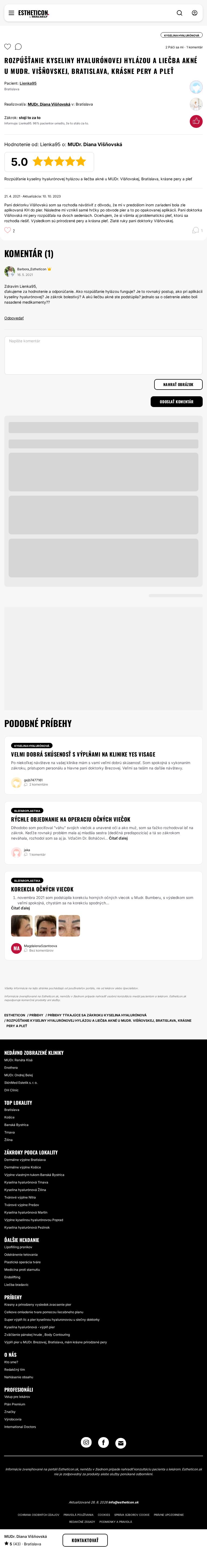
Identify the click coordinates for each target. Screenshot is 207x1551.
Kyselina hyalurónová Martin (25, 1212)
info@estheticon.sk (123, 1502)
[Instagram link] (86, 1444)
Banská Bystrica (16, 1125)
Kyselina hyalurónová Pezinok (27, 1227)
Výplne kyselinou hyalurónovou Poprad (33, 1220)
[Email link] (120, 1443)
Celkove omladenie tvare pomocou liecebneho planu (43, 1312)
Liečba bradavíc (16, 1285)
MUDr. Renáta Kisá (18, 1060)
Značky (10, 1412)
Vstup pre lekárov (17, 1397)
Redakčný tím (14, 1370)
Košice (9, 1117)
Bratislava (11, 1110)
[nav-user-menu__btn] (194, 13)
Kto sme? (11, 1362)
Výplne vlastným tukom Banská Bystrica (34, 1175)
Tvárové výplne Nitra (20, 1197)
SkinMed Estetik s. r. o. (20, 1083)
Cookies (104, 1514)
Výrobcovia (13, 1419)
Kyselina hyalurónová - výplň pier (29, 1327)
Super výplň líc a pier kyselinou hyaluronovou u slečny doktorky (52, 1320)
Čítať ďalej (118, 838)
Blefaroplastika (27, 810)
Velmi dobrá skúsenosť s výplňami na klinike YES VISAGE (83, 754)
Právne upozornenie (169, 1514)
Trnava (9, 1132)
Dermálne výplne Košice (22, 1167)
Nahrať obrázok (178, 384)
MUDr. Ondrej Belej (18, 1075)
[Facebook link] (103, 1444)
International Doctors (20, 1427)
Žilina (8, 1140)
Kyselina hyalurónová (31, 745)
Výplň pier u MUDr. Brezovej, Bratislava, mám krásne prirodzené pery (55, 1342)
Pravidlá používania (79, 1514)
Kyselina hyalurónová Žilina (25, 1190)
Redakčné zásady (82, 1521)
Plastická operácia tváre (22, 1262)
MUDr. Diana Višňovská (49, 104)
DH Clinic (11, 1090)
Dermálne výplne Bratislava (25, 1160)
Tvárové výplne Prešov (21, 1205)
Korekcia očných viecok (42, 889)
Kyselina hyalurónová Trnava (26, 1182)
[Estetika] (34, 14)
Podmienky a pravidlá (115, 1521)
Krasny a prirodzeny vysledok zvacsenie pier (37, 1304)
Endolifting (12, 1277)
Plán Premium (14, 1404)
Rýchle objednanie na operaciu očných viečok (70, 819)
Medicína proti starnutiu (22, 1270)
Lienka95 (28, 83)
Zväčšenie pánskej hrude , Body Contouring (37, 1335)
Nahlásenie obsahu (18, 1377)
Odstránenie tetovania (21, 1255)
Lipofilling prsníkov (18, 1247)
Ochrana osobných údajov (38, 1514)
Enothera (11, 1068)
